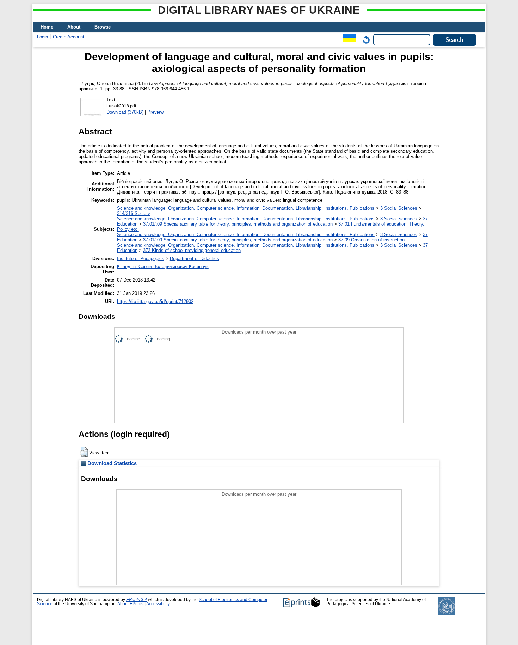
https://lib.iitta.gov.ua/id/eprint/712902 (155, 301)
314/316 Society (133, 213)
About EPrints (130, 604)
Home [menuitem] (47, 27)
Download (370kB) (124, 112)
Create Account (68, 36)
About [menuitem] (73, 27)
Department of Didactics (194, 258)
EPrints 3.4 (136, 599)
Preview (155, 112)
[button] (84, 452)
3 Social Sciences (398, 208)
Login (42, 36)
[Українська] (348, 39)
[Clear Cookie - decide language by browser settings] (364, 39)
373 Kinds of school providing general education (192, 250)
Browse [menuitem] (102, 27)
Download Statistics (111, 463)
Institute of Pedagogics (140, 258)
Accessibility (158, 604)
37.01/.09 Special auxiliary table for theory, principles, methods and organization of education (238, 224)
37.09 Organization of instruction (371, 239)
